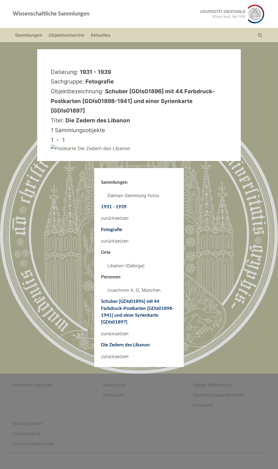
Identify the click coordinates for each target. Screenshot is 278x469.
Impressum (113, 395)
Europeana (203, 405)
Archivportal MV (27, 423)
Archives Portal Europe (34, 443)
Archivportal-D (26, 433)
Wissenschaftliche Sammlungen (51, 14)
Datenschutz (114, 385)
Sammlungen (28, 35)
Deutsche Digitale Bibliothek (218, 395)
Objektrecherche (66, 35)
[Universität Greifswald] (189, 14)
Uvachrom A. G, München (134, 290)
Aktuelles (100, 35)
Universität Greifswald (33, 385)
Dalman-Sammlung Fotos (133, 195)
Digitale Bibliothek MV (213, 385)
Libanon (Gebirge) (126, 265)
